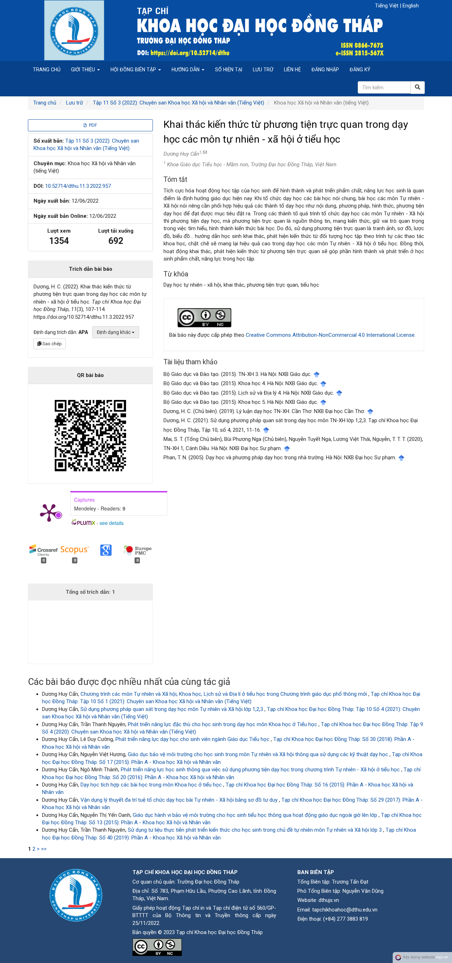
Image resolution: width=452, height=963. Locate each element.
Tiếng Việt (387, 5)
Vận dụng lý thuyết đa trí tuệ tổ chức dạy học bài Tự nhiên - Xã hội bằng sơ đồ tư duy (180, 800)
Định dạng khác (114, 332)
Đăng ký (360, 69)
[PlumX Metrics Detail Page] (49, 512)
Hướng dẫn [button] (186, 69)
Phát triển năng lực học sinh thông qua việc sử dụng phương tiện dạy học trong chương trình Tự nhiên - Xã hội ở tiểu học (261, 769)
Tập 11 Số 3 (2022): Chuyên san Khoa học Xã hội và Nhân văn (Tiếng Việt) (178, 103)
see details (112, 522)
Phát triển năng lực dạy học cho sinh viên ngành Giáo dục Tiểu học (193, 739)
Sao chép (51, 343)
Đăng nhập (325, 69)
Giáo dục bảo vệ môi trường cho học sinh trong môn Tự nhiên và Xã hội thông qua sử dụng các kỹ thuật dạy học (258, 754)
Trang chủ (46, 69)
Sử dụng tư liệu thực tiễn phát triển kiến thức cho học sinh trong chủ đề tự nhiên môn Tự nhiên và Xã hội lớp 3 (255, 830)
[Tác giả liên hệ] (204, 152)
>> (44, 849)
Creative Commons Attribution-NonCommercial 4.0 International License (330, 335)
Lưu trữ (263, 69)
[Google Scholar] (316, 374)
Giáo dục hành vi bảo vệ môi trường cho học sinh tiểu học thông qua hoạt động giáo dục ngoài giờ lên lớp (256, 815)
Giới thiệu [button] (83, 69)
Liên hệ (292, 69)
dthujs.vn (329, 900)
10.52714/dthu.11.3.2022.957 (78, 186)
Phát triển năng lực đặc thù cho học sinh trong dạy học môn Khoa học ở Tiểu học (223, 724)
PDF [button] (92, 125)
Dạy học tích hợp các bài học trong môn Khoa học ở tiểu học (152, 785)
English (411, 5)
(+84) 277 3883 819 (345, 919)
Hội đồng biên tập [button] (134, 69)
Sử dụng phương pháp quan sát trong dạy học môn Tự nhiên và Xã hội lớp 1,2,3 (172, 709)
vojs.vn (442, 957)
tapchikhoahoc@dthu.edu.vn (344, 910)
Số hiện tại (228, 69)
